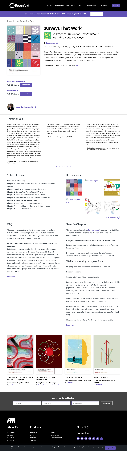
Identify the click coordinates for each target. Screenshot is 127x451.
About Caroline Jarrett (24, 107)
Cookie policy (19, 449)
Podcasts (33, 440)
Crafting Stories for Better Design (46, 383)
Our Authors (10, 438)
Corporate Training (56, 438)
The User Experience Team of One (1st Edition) (20, 378)
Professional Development (65, 5)
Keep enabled (110, 448)
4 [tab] (65, 166)
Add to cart (26, 85)
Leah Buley (12, 385)
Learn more (97, 14)
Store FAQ (83, 427)
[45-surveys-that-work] (23, 76)
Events (80, 5)
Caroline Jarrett (52, 43)
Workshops (33, 438)
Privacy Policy (11, 440)
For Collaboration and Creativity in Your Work (78, 380)
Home (9, 21)
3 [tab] (62, 166)
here (76, 65)
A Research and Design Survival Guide (18, 383)
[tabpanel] (24, 145)
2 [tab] (59, 166)
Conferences (55, 435)
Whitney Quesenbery (44, 385)
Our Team (10, 435)
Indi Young (70, 382)
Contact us (83, 433)
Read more (11, 277)
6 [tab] (70, 166)
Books (49, 5)
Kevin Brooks (56, 385)
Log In (115, 5)
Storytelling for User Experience (45, 378)
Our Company (11, 432)
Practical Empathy (73, 377)
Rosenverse (91, 5)
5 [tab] (68, 166)
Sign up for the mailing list (63, 398)
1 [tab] (56, 166)
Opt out (100, 448)
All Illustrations (111, 217)
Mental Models (101, 377)
